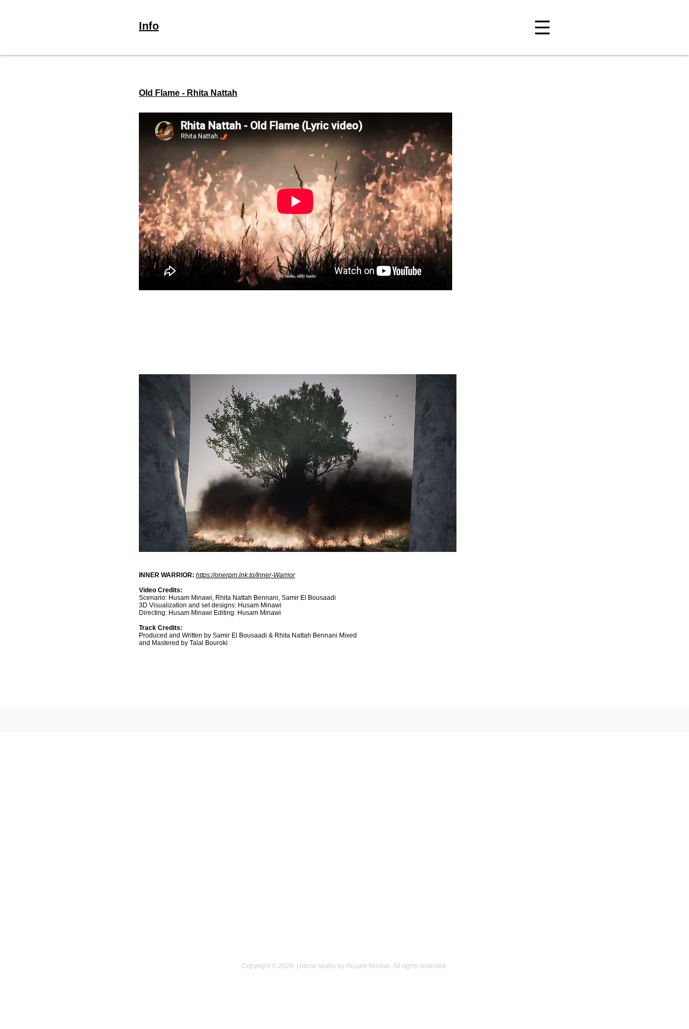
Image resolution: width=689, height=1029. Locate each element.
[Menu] (542, 27)
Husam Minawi (189, 597)
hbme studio (318, 966)
